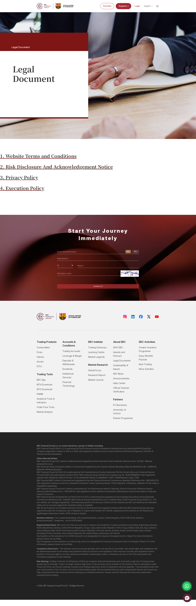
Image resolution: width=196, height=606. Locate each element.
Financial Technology (68, 384)
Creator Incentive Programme (147, 349)
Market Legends (96, 357)
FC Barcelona (120, 405)
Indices (40, 357)
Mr (128, 252)
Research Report (96, 375)
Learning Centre (96, 352)
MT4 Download (44, 384)
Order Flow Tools (45, 407)
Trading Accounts (71, 351)
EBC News (118, 373)
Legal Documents (122, 360)
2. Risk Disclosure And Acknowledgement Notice (56, 166)
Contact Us (98, 286)
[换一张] (130, 273)
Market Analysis (45, 412)
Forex (40, 352)
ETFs (39, 366)
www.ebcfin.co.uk (45, 464)
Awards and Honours (119, 354)
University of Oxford (119, 411)
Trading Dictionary (97, 347)
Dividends (67, 369)
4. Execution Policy (22, 188)
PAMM (40, 394)
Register (123, 6)
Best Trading (145, 364)
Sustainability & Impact (120, 367)
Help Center (119, 383)
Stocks (40, 361)
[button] (187, 598)
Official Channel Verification (121, 390)
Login (137, 6)
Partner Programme (123, 418)
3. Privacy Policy (19, 177)
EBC (45, 586)
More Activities (146, 369)
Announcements (121, 378)
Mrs (135, 252)
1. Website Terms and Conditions (38, 156)
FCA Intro (107, 6)
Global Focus (94, 370)
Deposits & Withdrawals (68, 362)
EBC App (41, 380)
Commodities (43, 347)
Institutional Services (68, 375)
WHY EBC (118, 347)
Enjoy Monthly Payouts (146, 358)
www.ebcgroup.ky (53, 469)
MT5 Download (44, 389)
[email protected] (44, 520)
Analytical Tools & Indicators (46, 400)
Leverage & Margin (72, 356)
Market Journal (95, 380)
